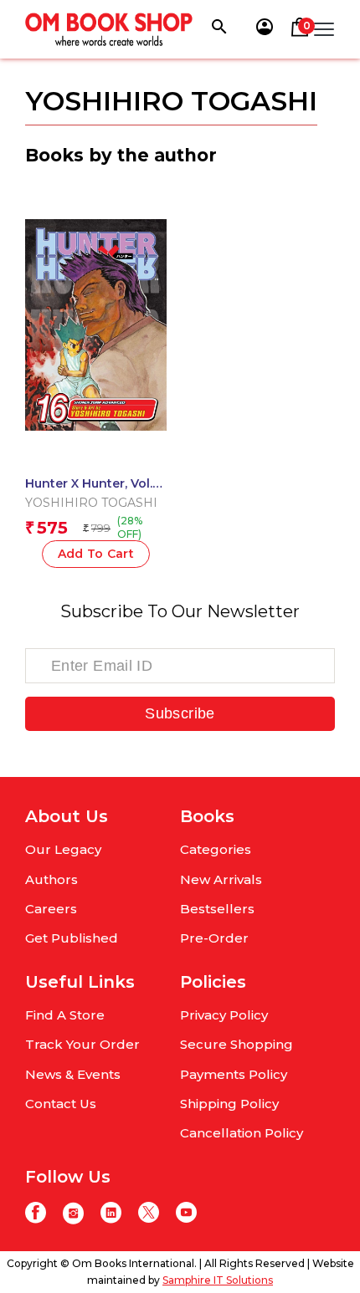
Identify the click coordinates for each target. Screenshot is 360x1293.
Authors (51, 879)
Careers (51, 909)
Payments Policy (233, 1074)
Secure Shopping (236, 1044)
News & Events (73, 1074)
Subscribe (179, 713)
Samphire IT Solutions (217, 1280)
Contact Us (60, 1104)
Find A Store (65, 1015)
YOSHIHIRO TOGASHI (91, 502)
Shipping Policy (229, 1104)
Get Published (71, 938)
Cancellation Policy (241, 1133)
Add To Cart (96, 553)
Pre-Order (214, 938)
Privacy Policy (224, 1015)
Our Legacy (63, 849)
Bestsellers (217, 909)
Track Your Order (82, 1044)
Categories (215, 849)
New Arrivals (221, 879)
